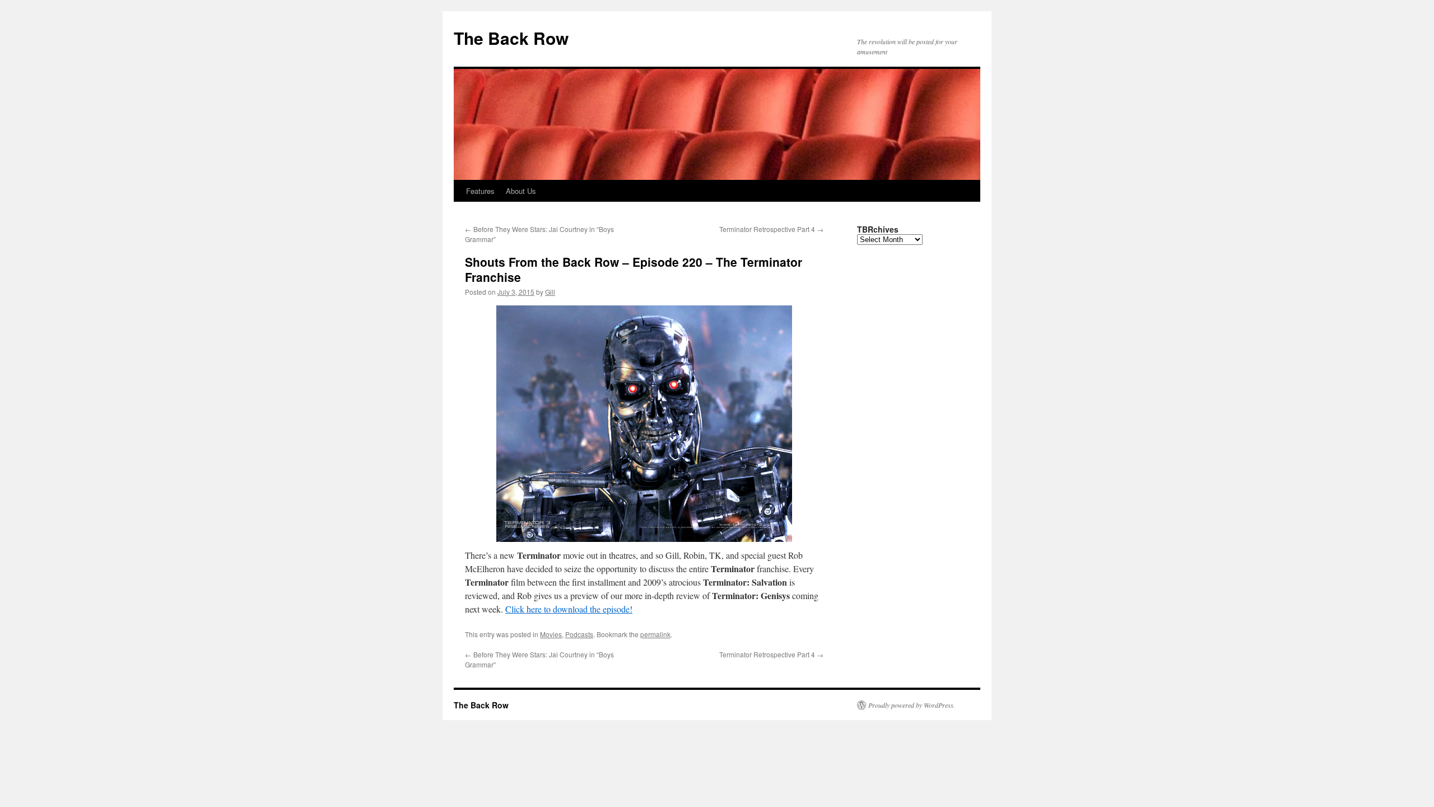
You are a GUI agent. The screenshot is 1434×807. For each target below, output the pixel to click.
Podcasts (579, 634)
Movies (551, 634)
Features (480, 190)
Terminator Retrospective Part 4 (771, 229)
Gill (550, 291)
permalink (655, 634)
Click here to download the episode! (568, 609)
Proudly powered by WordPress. (911, 705)
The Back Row (511, 38)
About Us (521, 190)
